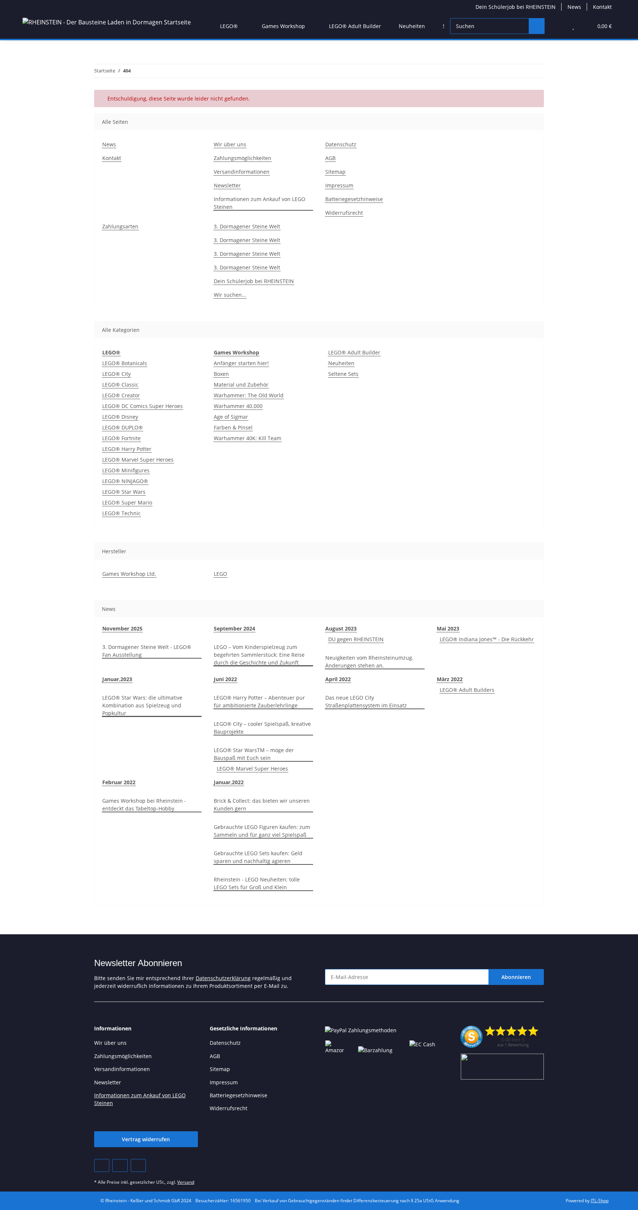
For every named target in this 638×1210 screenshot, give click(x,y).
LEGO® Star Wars (123, 491)
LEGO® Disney (120, 416)
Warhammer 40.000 (238, 405)
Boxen (221, 373)
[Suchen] (537, 26)
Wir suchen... (230, 294)
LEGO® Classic (120, 384)
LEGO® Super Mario (127, 502)
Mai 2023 (448, 628)
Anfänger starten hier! (241, 363)
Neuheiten (341, 363)
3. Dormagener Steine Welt (247, 226)
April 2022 (338, 679)
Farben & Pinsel (233, 427)
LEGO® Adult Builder (354, 352)
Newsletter (227, 185)
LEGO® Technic (121, 513)
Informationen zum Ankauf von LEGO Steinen (259, 203)
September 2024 (234, 628)
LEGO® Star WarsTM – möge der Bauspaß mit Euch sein (254, 754)
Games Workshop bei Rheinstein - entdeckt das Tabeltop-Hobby (144, 804)
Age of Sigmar (231, 416)
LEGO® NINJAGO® (125, 481)
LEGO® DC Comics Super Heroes (142, 405)
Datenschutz (340, 144)
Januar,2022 (229, 782)
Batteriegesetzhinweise (354, 199)
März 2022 (450, 679)
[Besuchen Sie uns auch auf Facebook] (101, 1165)
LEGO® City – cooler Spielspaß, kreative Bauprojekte (262, 727)
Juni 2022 (225, 679)
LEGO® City (116, 373)
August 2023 (341, 628)
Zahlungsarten (120, 226)
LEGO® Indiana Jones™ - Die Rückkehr (487, 639)
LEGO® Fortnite (121, 438)
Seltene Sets (343, 373)
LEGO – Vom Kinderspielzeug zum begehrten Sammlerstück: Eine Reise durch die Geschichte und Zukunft (259, 654)
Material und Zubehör (241, 384)
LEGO (220, 573)
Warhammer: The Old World (249, 395)
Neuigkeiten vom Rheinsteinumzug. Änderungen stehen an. (369, 661)
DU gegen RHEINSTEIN (356, 639)
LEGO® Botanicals (124, 363)
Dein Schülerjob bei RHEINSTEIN (516, 6)
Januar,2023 (117, 679)
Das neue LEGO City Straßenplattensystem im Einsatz (366, 701)
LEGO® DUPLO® (122, 427)
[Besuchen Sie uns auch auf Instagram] (138, 1165)
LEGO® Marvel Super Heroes (138, 459)
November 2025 (122, 628)
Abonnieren (516, 976)
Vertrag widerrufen (146, 1139)
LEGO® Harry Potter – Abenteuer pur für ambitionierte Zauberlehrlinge (259, 701)
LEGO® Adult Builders (467, 689)
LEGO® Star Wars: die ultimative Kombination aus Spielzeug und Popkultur (142, 705)
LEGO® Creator (121, 395)
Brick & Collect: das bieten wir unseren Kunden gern (262, 804)
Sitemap (335, 171)
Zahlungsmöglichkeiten (242, 158)
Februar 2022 (119, 782)
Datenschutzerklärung (223, 978)
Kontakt (602, 6)
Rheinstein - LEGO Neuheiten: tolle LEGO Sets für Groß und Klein (257, 883)
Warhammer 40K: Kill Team (247, 438)
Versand (185, 1182)
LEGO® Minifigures (126, 470)
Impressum (339, 185)
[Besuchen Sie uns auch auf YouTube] (119, 1165)
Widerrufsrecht (344, 212)
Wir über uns (230, 144)
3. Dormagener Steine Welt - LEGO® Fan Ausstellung (146, 650)
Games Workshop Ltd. (129, 573)
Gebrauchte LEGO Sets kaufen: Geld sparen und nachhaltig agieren (258, 857)
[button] (558, 26)
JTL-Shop (599, 1200)
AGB (330, 158)
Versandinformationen (242, 171)
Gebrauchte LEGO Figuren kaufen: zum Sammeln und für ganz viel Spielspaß (262, 830)
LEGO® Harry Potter (126, 448)
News (574, 6)
